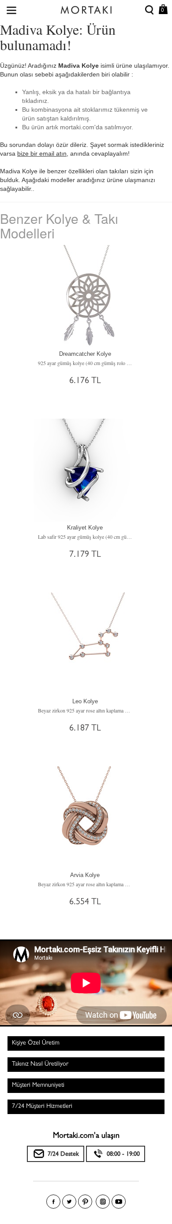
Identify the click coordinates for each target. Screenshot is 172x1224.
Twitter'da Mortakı (69, 1202)
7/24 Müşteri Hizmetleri (42, 1106)
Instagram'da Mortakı (103, 1202)
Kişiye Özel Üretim (36, 1043)
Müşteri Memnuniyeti (38, 1085)
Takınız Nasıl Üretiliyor (40, 1064)
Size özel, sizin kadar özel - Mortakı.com (86, 8)
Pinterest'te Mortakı (85, 1202)
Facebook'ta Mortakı (53, 1202)
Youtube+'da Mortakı (119, 1202)
